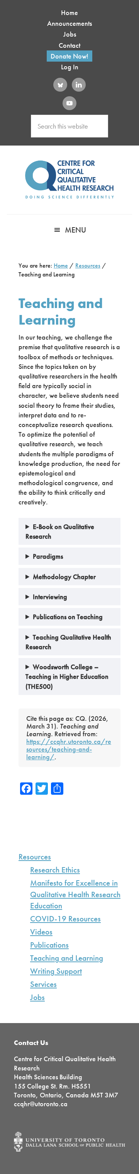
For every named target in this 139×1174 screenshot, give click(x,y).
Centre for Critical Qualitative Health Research (69, 179)
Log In (69, 66)
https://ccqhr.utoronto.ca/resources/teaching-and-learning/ (68, 749)
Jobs (69, 34)
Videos (41, 932)
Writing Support (56, 971)
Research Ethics (55, 870)
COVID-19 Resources (65, 919)
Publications (49, 945)
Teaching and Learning (66, 958)
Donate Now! (69, 56)
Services (43, 984)
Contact (69, 45)
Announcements (69, 23)
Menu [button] (75, 229)
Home (69, 12)
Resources (35, 857)
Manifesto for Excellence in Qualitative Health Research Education (75, 894)
